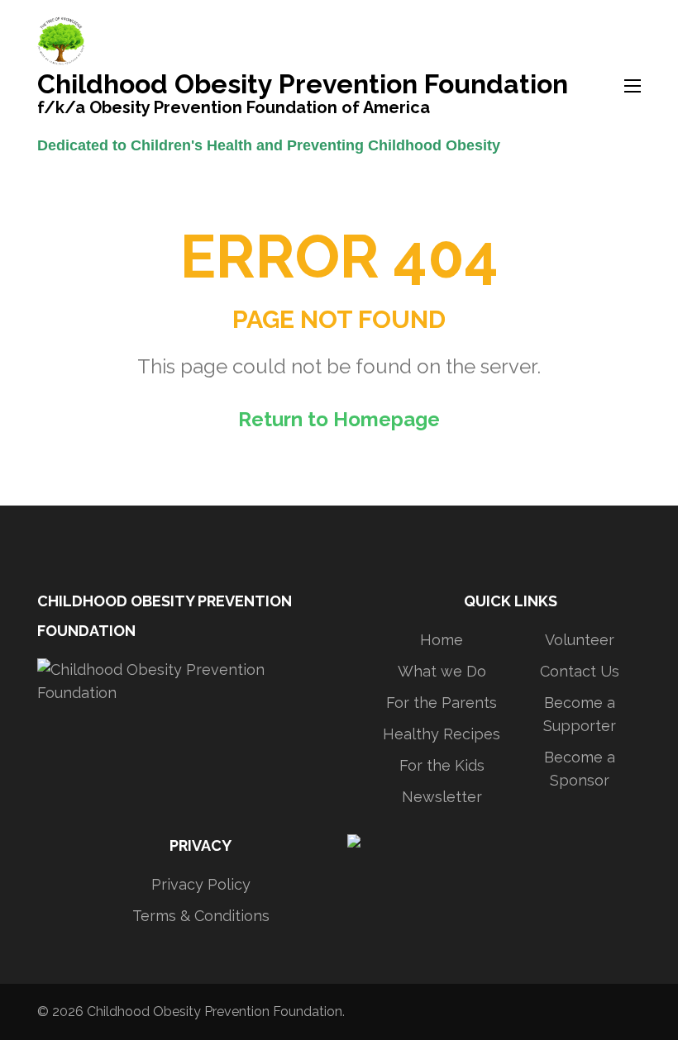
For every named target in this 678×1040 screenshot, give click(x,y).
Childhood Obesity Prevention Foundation (302, 86)
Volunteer (579, 639)
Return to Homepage (339, 419)
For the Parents (441, 702)
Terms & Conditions (201, 915)
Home (441, 639)
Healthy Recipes (441, 734)
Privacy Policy (201, 884)
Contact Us (579, 671)
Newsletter (442, 796)
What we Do (442, 671)
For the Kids (442, 765)
